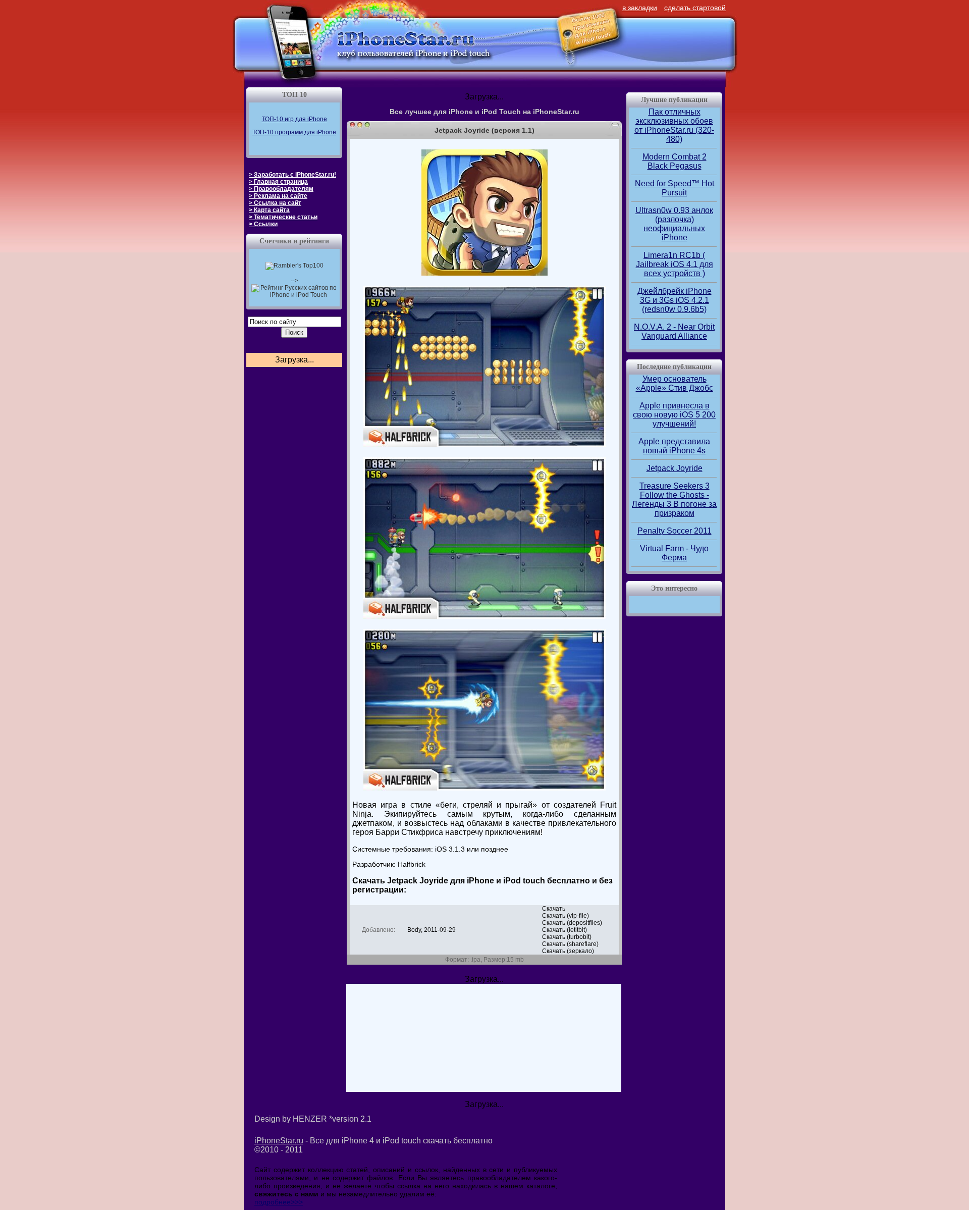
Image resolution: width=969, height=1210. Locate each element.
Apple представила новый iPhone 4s (674, 446)
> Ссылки (263, 224)
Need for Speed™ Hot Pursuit (674, 188)
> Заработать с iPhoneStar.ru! (292, 174)
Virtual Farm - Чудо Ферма (674, 553)
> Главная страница (278, 181)
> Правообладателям (281, 188)
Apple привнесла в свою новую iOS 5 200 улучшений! (674, 414)
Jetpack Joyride (675, 468)
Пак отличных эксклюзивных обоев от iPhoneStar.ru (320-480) (674, 125)
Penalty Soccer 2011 (674, 531)
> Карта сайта (269, 210)
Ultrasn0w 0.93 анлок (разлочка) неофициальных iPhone (674, 224)
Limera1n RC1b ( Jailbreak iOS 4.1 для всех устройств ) (674, 264)
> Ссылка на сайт (275, 202)
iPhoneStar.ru (278, 1140)
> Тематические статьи (283, 217)
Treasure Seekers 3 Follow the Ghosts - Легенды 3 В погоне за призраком (674, 499)
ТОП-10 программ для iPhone (294, 132)
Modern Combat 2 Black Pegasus (674, 161)
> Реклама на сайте (278, 195)
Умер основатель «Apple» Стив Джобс (674, 383)
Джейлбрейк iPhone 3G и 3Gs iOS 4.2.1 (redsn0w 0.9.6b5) (674, 300)
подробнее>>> (278, 1202)
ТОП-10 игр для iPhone (294, 119)
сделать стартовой (695, 8)
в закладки (639, 8)
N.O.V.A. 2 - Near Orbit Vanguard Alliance (674, 331)
